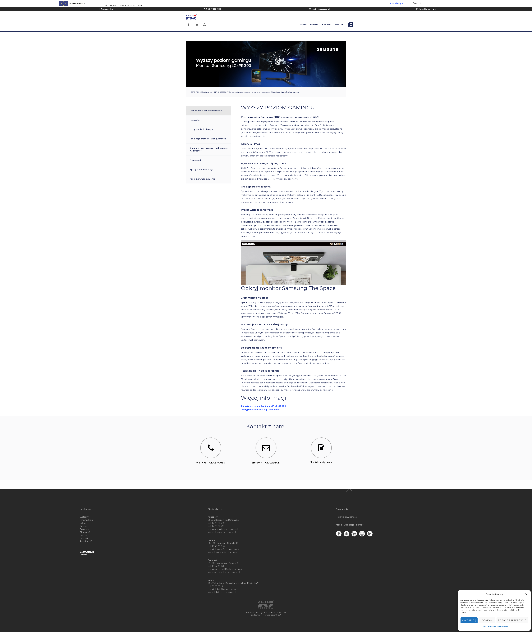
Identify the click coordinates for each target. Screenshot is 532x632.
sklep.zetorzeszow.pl (225, 532)
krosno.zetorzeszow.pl (225, 552)
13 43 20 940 (218, 546)
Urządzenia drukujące (201, 129)
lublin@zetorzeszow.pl (227, 589)
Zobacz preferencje (512, 620)
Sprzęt (83, 526)
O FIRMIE (302, 24)
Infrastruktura (86, 520)
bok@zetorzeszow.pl (321, 9)
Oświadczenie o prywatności (495, 626)
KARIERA (326, 24)
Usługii (83, 523)
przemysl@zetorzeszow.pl (228, 569)
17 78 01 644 (218, 526)
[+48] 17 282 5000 (213, 9)
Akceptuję (469, 620)
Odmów (487, 620)
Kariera (83, 535)
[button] (526, 594)
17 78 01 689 (218, 523)
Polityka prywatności (346, 517)
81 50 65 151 (217, 586)
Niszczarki (195, 160)
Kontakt (84, 538)
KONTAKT (340, 24)
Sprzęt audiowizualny (201, 169)
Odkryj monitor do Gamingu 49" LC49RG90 (263, 406)
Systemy (84, 517)
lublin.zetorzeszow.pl (225, 592)
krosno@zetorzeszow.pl (227, 549)
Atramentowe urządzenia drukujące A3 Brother (209, 149)
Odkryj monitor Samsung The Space (260, 409)
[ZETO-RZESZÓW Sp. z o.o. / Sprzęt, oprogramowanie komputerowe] (191, 18)
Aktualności (85, 532)
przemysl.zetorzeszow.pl (227, 572)
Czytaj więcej (397, 3)
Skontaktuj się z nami (427, 9)
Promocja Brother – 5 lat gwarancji (208, 139)
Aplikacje (84, 529)
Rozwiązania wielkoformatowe (206, 110)
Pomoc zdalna (107, 9)
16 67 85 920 (218, 566)
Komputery (196, 120)
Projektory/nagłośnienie (202, 179)
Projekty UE (86, 541)
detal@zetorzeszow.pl (226, 529)
